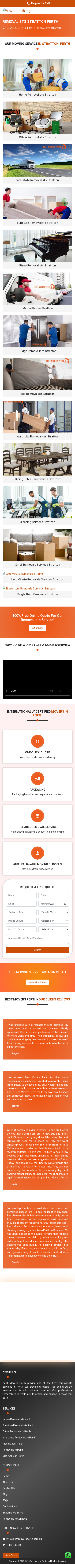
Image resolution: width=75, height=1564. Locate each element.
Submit (37, 950)
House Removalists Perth (17, 1419)
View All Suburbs (37, 982)
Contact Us (9, 1488)
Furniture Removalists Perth (18, 1425)
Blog (5, 1494)
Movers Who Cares (11, 28)
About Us (8, 1482)
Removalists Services (15, 1518)
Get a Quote (37, 628)
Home (6, 1476)
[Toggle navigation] (67, 10)
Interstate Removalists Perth (19, 1437)
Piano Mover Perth (13, 1443)
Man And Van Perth (13, 1455)
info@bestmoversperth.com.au (24, 1539)
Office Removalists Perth (17, 1431)
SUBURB (28, 28)
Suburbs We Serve (13, 1512)
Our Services (10, 1506)
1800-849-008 (14, 1545)
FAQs (5, 1500)
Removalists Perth (13, 1449)
